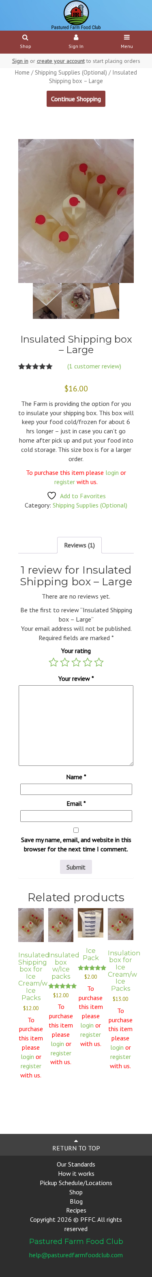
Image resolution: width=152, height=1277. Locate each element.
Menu (127, 46)
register (65, 482)
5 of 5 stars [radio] (99, 662)
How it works (76, 1173)
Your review (76, 678)
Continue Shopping (76, 99)
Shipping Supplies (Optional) (71, 72)
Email (76, 803)
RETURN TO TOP (76, 1148)
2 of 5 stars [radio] (65, 662)
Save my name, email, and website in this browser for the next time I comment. (76, 844)
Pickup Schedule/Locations (76, 1183)
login (112, 472)
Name (76, 777)
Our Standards (76, 1164)
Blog (76, 1201)
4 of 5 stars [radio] (87, 662)
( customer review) (94, 366)
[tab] (79, 545)
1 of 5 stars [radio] (53, 662)
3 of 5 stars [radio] (76, 662)
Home (22, 72)
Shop (25, 46)
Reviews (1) (79, 545)
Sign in (20, 60)
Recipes (76, 1210)
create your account (61, 60)
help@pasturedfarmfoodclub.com (76, 1255)
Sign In (76, 46)
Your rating (76, 651)
